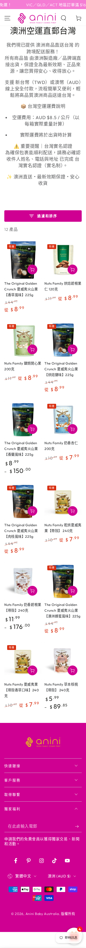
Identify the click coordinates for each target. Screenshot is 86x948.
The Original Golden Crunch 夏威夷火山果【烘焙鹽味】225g (61, 369)
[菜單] (7, 18)
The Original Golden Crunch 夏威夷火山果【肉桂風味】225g (21, 531)
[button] (63, 18)
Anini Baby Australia (42, 914)
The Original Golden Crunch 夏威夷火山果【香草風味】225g (21, 289)
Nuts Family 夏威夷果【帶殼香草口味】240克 (21, 690)
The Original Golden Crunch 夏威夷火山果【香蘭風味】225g (21, 449)
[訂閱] (78, 826)
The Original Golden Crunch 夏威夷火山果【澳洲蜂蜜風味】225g (62, 610)
